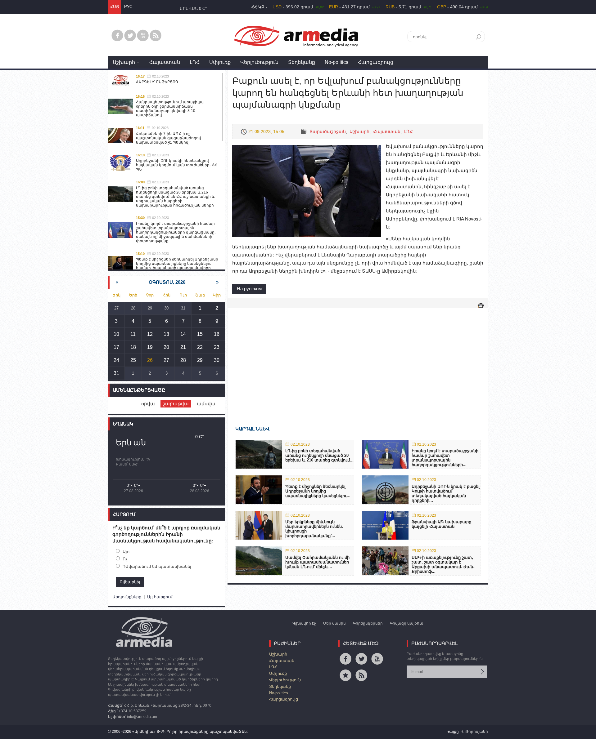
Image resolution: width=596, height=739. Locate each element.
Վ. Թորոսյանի (474, 731)
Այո (126, 551)
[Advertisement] (358, 357)
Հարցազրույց (375, 62)
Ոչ (125, 559)
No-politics (336, 62)
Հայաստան (164, 62)
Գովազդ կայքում (406, 623)
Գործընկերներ (368, 623)
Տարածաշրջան (327, 131)
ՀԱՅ (114, 6)
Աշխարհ (124, 62)
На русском (249, 288)
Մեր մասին (334, 623)
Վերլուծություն (259, 62)
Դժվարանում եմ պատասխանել (157, 566)
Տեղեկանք (301, 62)
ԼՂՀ (195, 62)
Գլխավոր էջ (304, 623)
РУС (128, 6)
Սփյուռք (220, 62)
